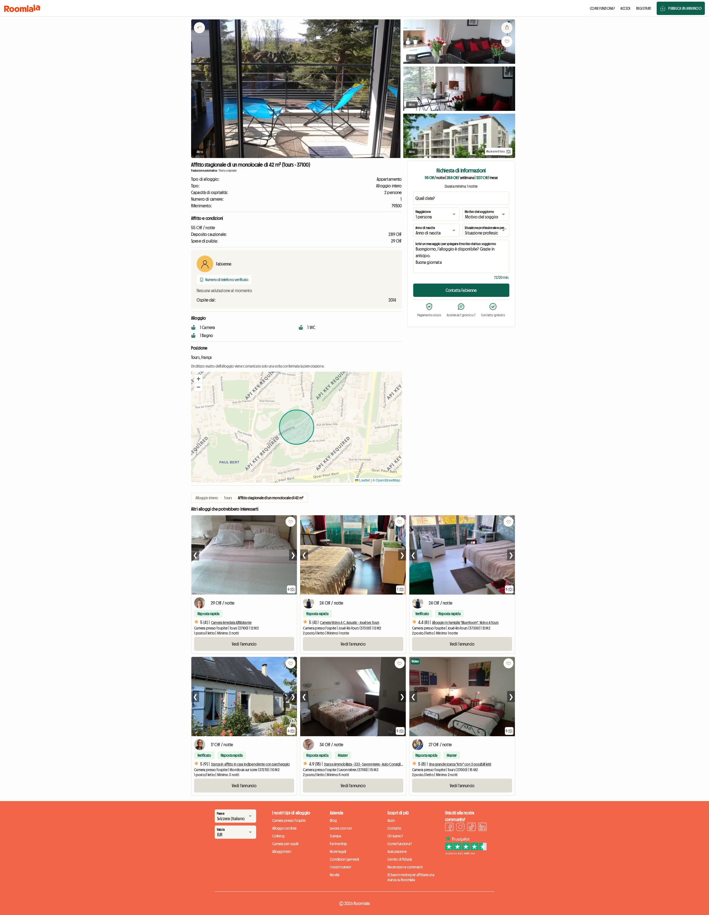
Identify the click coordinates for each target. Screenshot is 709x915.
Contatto (394, 828)
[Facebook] (449, 828)
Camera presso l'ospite (288, 820)
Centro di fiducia (399, 859)
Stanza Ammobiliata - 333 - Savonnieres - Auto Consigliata (364, 764)
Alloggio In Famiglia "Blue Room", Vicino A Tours (465, 623)
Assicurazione (397, 851)
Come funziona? (399, 844)
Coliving (278, 836)
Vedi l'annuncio (244, 644)
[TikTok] (471, 828)
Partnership (338, 844)
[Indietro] (199, 34)
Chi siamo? (395, 836)
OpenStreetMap (388, 480)
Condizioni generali (344, 859)
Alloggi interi (281, 851)
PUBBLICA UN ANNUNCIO (685, 8)
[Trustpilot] (466, 853)
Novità (335, 875)
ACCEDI (625, 8)
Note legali (338, 851)
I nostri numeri (340, 867)
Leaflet (364, 480)
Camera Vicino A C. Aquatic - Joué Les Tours (349, 623)
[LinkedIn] (482, 828)
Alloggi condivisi (284, 828)
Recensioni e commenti (405, 867)
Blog (333, 820)
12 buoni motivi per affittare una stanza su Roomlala (410, 877)
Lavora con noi (341, 828)
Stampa (335, 836)
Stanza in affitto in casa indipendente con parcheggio (250, 764)
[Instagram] (460, 828)
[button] (198, 379)
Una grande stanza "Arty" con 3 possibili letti (460, 764)
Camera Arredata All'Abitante (231, 623)
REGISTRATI (643, 8)
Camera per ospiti (285, 844)
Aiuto (391, 820)
